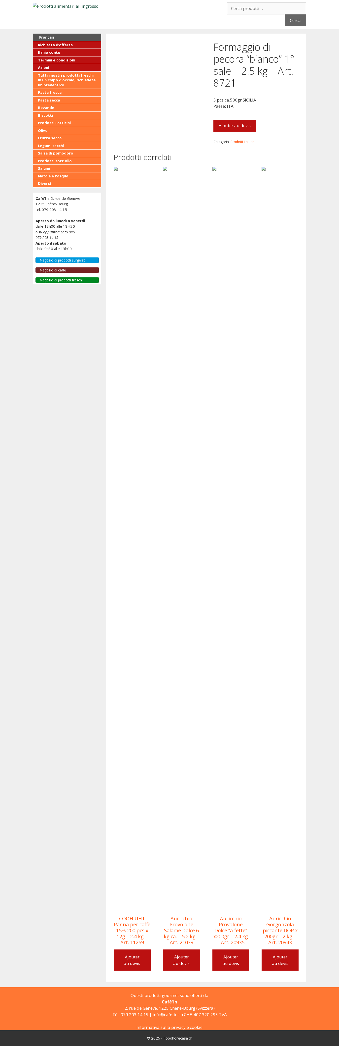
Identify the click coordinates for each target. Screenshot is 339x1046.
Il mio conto (49, 52)
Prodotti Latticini (243, 141)
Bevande (46, 107)
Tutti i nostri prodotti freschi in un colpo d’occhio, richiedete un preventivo (67, 80)
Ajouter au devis (235, 125)
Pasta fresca (50, 92)
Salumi (44, 168)
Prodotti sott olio (55, 160)
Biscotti (45, 115)
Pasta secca (49, 100)
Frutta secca (50, 137)
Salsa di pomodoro (55, 153)
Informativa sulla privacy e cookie (169, 1027)
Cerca (295, 20)
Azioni (43, 67)
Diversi (44, 183)
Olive (42, 130)
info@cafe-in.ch (168, 1014)
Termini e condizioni (56, 59)
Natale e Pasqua (53, 175)
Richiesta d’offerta (55, 44)
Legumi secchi (51, 145)
